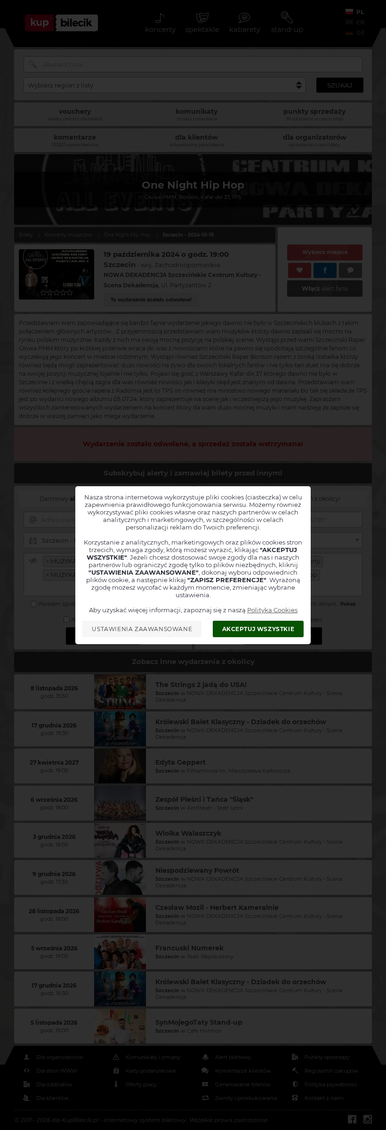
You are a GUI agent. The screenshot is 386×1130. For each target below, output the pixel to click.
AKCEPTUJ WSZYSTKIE (258, 628)
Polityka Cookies (272, 610)
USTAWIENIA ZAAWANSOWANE (142, 628)
